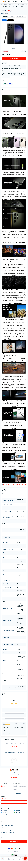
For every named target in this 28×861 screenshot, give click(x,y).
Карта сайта (3, 837)
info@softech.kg (4, 798)
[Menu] (1, 1)
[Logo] (6, 1)
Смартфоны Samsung (12, 4)
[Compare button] (25, 51)
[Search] (24, 1)
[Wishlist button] (22, 51)
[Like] (9, 733)
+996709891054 (4, 785)
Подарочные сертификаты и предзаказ (9, 824)
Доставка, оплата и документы (7, 832)
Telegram (18, 810)
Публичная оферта (5, 835)
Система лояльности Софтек (7, 825)
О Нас (2, 827)
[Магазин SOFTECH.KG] (14, 770)
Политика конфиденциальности (8, 834)
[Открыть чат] (25, 858)
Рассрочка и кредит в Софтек (7, 830)
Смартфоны (5, 4)
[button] (12, 48)
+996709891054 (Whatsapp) (7, 786)
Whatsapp (18, 812)
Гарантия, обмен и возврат (6, 829)
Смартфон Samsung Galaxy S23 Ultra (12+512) (14, 485)
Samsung (10, 10)
